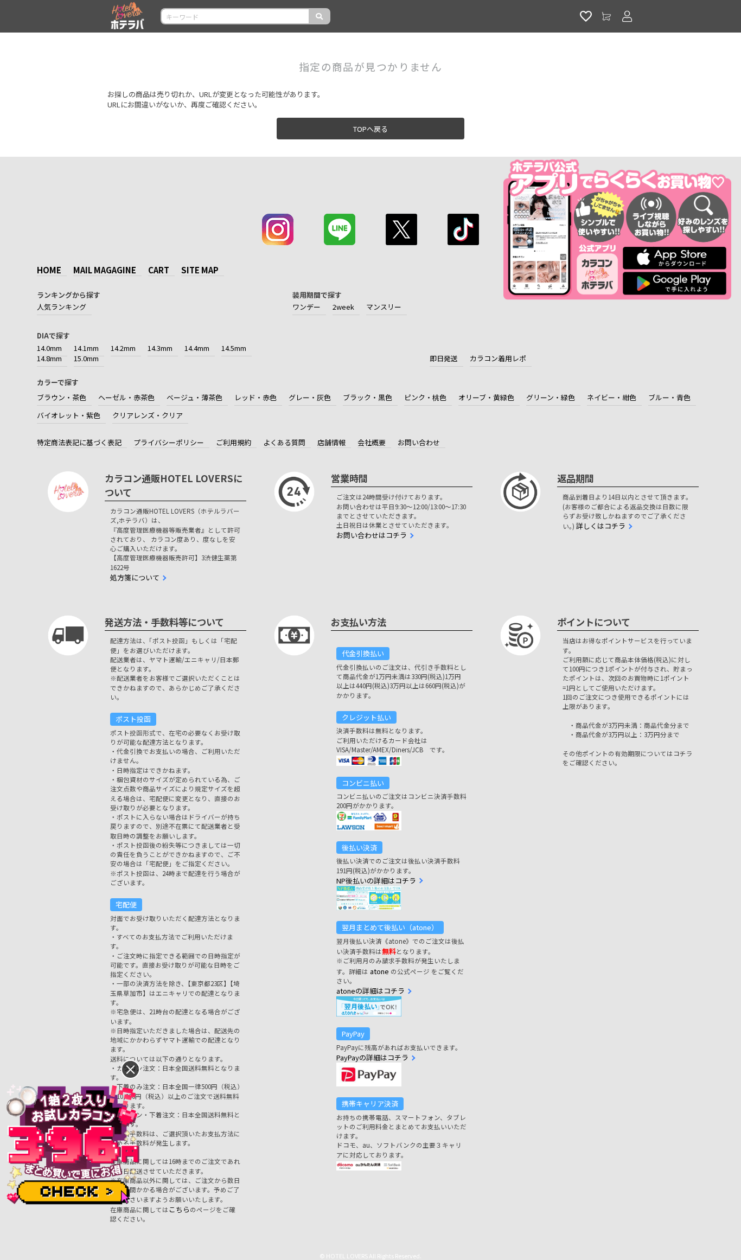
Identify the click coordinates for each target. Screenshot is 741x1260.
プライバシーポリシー (168, 442)
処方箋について (134, 577)
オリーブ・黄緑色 (486, 397)
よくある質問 (284, 442)
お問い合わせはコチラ (371, 535)
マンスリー (383, 307)
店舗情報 (331, 442)
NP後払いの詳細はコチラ (376, 880)
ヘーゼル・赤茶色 (126, 397)
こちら (179, 1209)
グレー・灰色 (310, 397)
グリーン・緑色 (550, 397)
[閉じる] (130, 1069)
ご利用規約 (233, 442)
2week (343, 307)
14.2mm (123, 348)
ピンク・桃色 (425, 397)
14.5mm (233, 348)
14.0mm (49, 348)
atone (379, 971)
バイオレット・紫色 (68, 415)
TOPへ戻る (370, 129)
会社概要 (371, 442)
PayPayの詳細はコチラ (372, 1057)
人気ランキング (61, 307)
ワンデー (306, 307)
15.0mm (86, 358)
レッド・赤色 (255, 397)
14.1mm (86, 348)
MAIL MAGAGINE (104, 270)
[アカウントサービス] (627, 16)
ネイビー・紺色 (611, 397)
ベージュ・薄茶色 (194, 397)
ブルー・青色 (669, 397)
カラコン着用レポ (498, 358)
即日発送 (444, 358)
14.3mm (160, 348)
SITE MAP (200, 270)
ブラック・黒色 (367, 397)
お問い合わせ (419, 442)
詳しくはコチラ (600, 526)
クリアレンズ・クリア (147, 415)
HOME (49, 270)
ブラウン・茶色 (61, 397)
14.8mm (49, 358)
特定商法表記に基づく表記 (79, 442)
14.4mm (196, 348)
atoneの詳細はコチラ (370, 991)
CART (158, 270)
